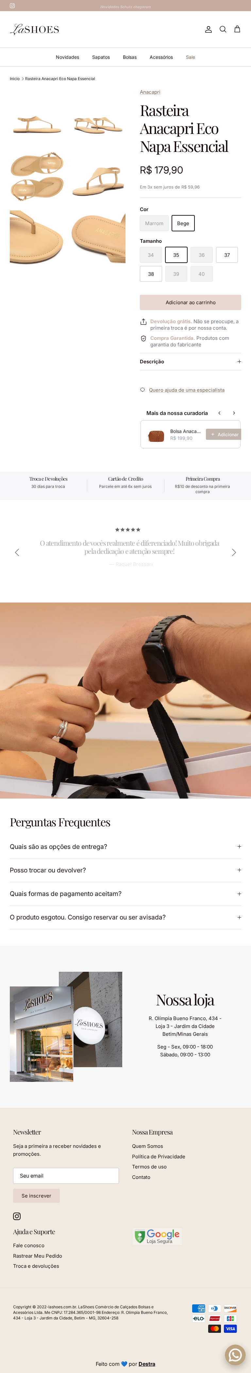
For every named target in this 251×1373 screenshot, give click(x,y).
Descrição (152, 361)
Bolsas (130, 57)
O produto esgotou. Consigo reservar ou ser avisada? (88, 917)
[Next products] (234, 413)
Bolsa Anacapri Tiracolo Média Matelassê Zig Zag (186, 431)
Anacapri (150, 92)
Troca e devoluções (36, 1266)
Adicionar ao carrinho (191, 302)
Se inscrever (36, 1196)
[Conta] (207, 29)
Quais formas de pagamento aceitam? (66, 894)
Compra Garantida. (172, 338)
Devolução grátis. (171, 321)
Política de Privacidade (158, 1156)
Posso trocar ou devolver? (48, 870)
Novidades (67, 57)
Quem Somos (147, 1146)
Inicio (15, 78)
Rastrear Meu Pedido (37, 1256)
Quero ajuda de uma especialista (187, 390)
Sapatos (101, 57)
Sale (190, 57)
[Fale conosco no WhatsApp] (235, 1355)
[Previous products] (219, 413)
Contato (141, 1177)
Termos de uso (149, 1167)
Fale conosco (28, 1245)
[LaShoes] (34, 29)
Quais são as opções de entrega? (58, 847)
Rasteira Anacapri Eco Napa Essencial (60, 78)
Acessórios (161, 57)
